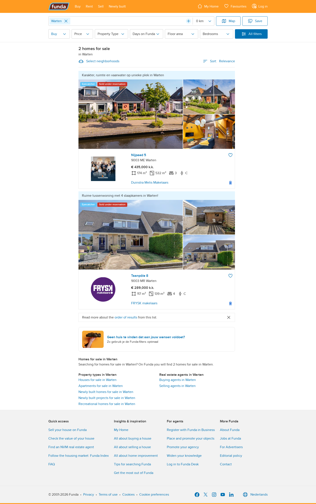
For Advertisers (231, 447)
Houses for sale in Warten (97, 380)
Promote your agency (183, 447)
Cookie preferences (154, 494)
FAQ (51, 464)
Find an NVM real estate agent (71, 447)
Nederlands (259, 494)
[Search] (188, 21)
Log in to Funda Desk (183, 464)
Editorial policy (231, 456)
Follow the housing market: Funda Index (78, 456)
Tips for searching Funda (132, 464)
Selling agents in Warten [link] (177, 386)
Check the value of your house (71, 438)
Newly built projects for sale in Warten (106, 398)
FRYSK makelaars (144, 303)
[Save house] (230, 155)
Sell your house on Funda (67, 430)
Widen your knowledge (184, 456)
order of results (126, 317)
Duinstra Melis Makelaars (149, 182)
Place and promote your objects (190, 438)
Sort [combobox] (222, 61)
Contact (226, 464)
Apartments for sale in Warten (100, 386)
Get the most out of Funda (133, 473)
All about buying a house (132, 438)
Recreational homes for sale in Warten (106, 404)
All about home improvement (136, 456)
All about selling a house (132, 447)
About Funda (229, 430)
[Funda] (59, 6)
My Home (121, 430)
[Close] (66, 21)
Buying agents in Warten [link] (177, 380)
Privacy (88, 494)
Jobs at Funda (230, 438)
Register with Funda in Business (191, 430)
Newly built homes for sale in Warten (105, 392)
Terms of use (108, 494)
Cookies (128, 494)
